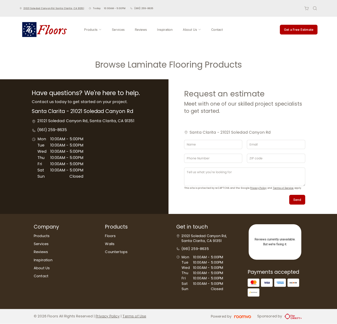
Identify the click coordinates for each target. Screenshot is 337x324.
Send (297, 200)
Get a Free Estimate (298, 30)
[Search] (314, 8)
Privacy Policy (258, 188)
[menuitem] (93, 29)
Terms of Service (283, 188)
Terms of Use (134, 316)
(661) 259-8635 (143, 8)
